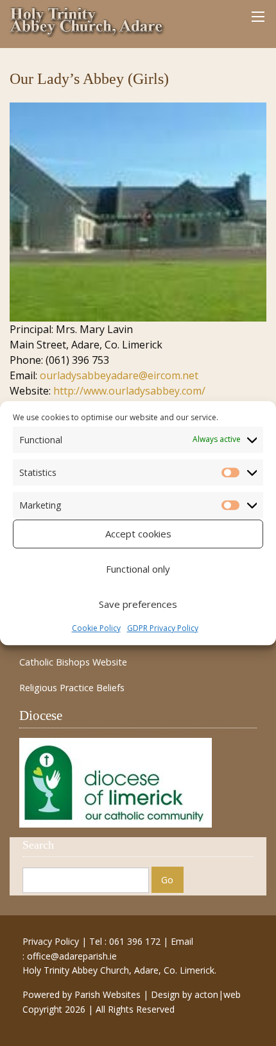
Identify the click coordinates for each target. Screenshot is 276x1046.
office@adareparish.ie (72, 956)
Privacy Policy (50, 941)
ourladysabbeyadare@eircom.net (119, 375)
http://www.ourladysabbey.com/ (129, 391)
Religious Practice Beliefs (72, 687)
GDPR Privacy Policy (162, 628)
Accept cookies (138, 533)
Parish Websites (107, 994)
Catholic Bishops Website (73, 662)
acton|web (217, 994)
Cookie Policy (96, 628)
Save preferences (138, 604)
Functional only (138, 568)
